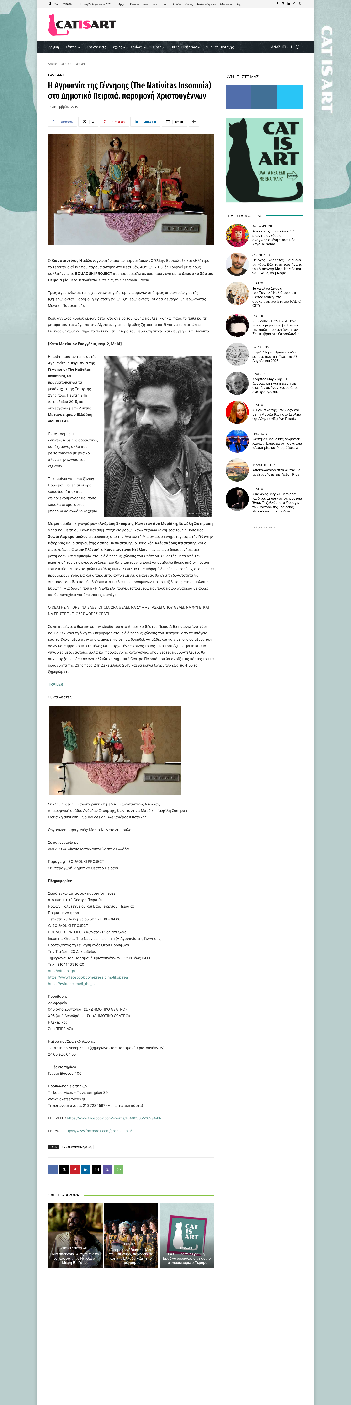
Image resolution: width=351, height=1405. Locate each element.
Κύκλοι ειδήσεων (264, 464)
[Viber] (107, 1169)
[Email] (96, 1169)
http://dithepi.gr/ (61, 971)
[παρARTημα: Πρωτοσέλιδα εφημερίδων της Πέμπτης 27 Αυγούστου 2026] (237, 354)
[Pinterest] (294, 4)
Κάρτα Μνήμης (262, 226)
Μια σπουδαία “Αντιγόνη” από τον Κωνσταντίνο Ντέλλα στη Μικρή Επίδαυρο (75, 1258)
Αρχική (53, 64)
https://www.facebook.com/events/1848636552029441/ (114, 1118)
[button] (287, 47)
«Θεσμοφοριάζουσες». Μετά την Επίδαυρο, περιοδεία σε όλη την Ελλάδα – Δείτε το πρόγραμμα (131, 1256)
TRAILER (55, 684)
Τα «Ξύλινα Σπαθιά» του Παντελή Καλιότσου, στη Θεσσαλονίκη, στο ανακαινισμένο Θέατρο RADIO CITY (276, 297)
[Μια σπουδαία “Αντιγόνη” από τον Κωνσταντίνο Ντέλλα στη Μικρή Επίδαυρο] (75, 1235)
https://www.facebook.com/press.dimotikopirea (88, 977)
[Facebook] (277, 4)
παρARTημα (260, 347)
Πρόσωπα (258, 373)
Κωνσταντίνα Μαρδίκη (77, 1147)
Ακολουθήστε (264, 86)
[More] (194, 122)
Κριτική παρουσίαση (74, 1248)
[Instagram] (283, 4)
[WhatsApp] (118, 1169)
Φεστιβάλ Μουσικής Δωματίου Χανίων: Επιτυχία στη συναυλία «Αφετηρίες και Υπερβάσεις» (277, 443)
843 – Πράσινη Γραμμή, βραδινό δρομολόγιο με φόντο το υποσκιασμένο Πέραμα (187, 1258)
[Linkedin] (289, 4)
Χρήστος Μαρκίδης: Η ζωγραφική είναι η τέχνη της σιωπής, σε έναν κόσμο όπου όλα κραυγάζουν (275, 385)
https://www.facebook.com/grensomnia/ (98, 1131)
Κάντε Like (238, 86)
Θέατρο (66, 64)
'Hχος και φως (261, 433)
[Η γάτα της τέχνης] (82, 24)
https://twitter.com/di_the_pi (72, 983)
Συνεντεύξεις (261, 254)
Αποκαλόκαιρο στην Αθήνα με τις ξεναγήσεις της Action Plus (276, 472)
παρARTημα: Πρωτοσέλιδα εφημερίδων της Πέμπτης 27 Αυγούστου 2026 (274, 356)
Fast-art (80, 64)
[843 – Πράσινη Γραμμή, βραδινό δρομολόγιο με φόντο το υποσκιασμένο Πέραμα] (187, 1235)
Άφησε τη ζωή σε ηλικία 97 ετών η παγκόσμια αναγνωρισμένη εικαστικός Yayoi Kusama (273, 237)
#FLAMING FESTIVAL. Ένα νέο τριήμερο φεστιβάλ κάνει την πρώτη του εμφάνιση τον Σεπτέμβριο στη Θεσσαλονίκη (275, 327)
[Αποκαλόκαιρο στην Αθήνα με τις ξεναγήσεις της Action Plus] (237, 470)
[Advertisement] (215, 24)
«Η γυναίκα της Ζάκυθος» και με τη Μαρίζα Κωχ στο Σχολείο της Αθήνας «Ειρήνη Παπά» (276, 414)
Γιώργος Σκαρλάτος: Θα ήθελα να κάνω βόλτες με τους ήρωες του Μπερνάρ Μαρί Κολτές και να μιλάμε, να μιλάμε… (277, 266)
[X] (300, 4)
